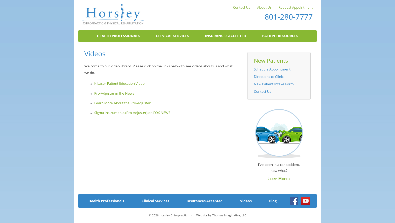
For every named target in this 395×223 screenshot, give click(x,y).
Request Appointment (296, 7)
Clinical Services (172, 35)
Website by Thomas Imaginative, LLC (221, 215)
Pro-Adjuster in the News (114, 93)
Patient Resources (280, 35)
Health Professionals (118, 35)
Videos (246, 200)
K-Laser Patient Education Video (119, 83)
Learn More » (278, 178)
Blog (273, 200)
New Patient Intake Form (274, 84)
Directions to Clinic (268, 76)
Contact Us (241, 7)
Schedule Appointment (272, 69)
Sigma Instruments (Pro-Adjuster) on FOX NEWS (132, 112)
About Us (264, 7)
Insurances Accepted (225, 35)
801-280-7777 (289, 16)
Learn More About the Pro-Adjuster (122, 103)
